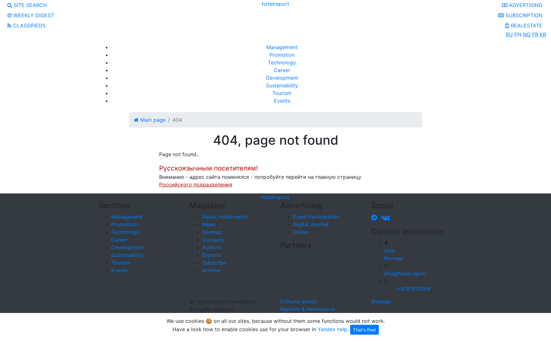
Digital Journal (310, 224)
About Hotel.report (225, 217)
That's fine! (364, 329)
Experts (211, 255)
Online (300, 232)
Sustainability (282, 85)
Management (282, 47)
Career (282, 70)
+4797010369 (413, 289)
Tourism (281, 93)
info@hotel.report (405, 273)
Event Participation (316, 217)
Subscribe (214, 262)
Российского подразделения (195, 184)
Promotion (282, 55)
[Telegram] (375, 217)
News (209, 224)
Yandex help (332, 329)
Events (282, 101)
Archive (211, 270)
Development (282, 78)
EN (517, 34)
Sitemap (212, 232)
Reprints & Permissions (307, 309)
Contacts (213, 239)
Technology (282, 62)
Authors (211, 247)
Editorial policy (298, 301)
